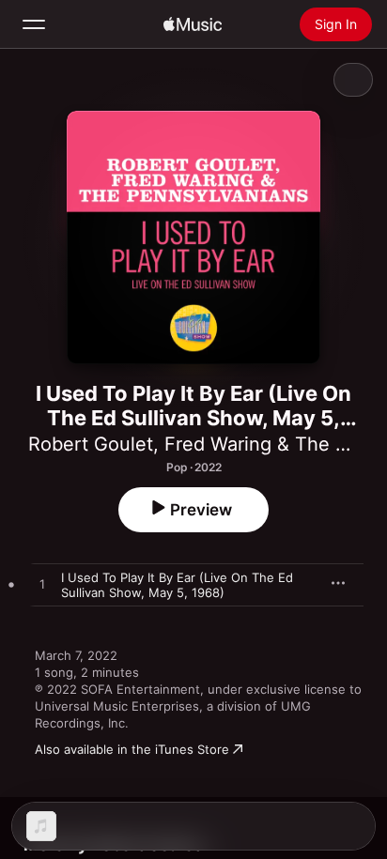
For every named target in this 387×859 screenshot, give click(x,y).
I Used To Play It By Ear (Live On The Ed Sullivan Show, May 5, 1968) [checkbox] (177, 585)
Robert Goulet (90, 444)
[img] (192, 24)
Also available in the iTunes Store (132, 749)
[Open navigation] (33, 24)
